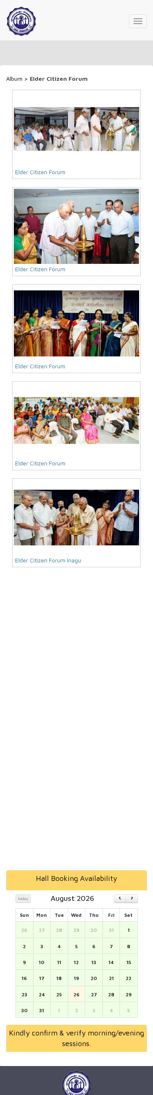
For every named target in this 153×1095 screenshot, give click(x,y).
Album (15, 78)
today (23, 898)
